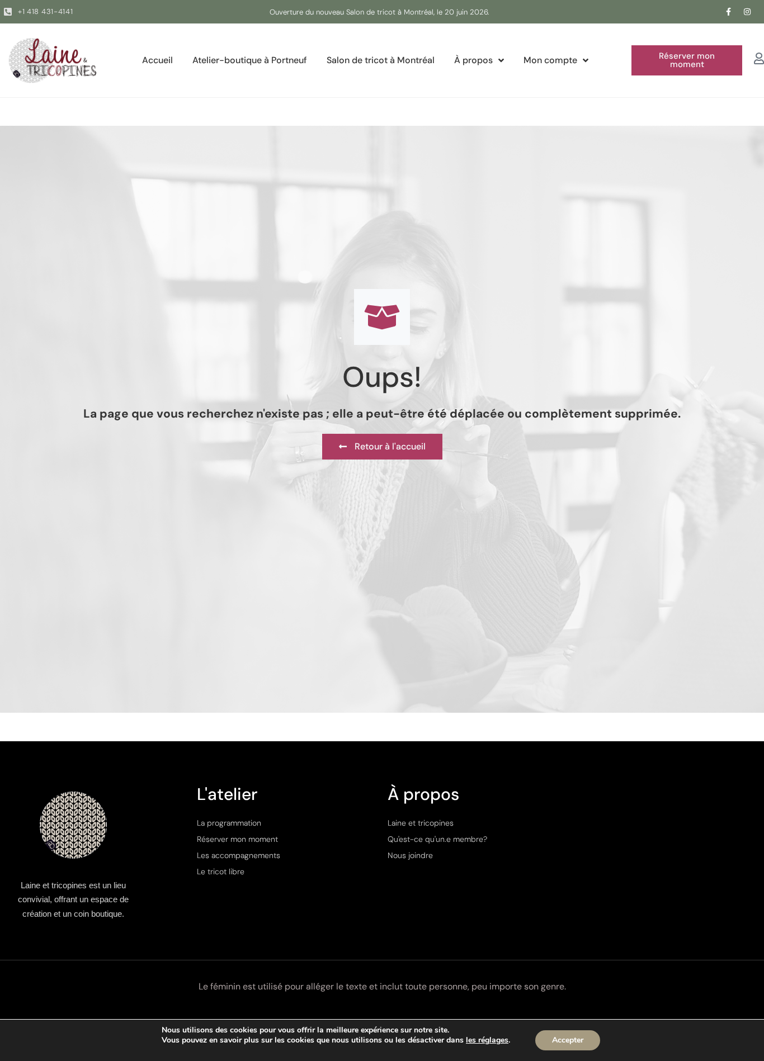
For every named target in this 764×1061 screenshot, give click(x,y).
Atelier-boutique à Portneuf (249, 60)
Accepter (567, 1040)
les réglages (487, 1040)
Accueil (157, 60)
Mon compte (550, 60)
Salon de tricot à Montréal (381, 60)
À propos (473, 60)
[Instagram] (747, 12)
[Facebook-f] (729, 12)
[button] (686, 60)
